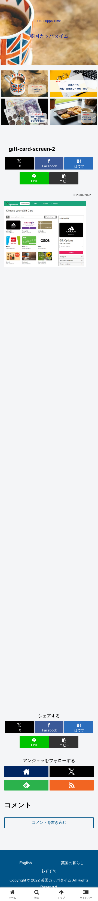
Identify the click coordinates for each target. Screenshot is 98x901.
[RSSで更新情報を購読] (72, 785)
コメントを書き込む (49, 822)
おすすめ (49, 871)
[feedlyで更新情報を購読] (26, 785)
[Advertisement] (49, 492)
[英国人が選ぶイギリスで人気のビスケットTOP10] (73, 112)
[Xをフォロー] (72, 771)
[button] (63, 178)
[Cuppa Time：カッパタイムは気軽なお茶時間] (24, 83)
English (25, 863)
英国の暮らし (72, 863)
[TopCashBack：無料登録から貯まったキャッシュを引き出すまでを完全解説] (24, 112)
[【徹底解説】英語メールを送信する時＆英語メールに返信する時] (73, 83)
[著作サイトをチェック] (26, 771)
